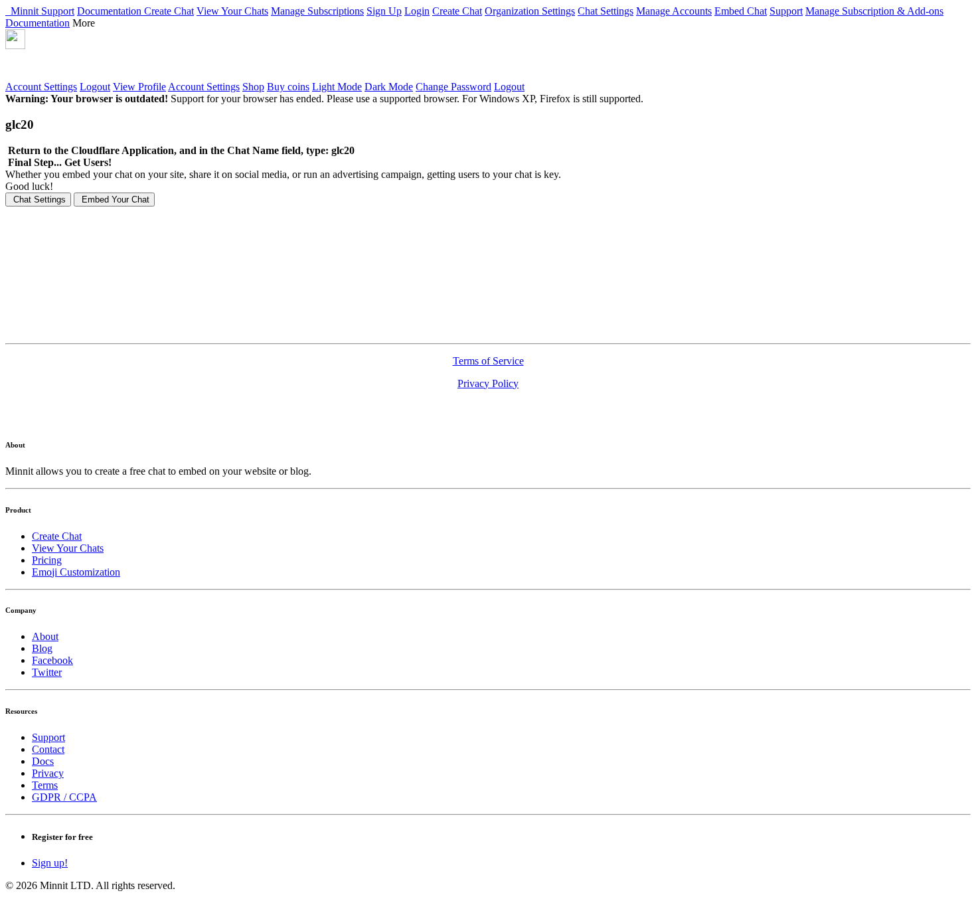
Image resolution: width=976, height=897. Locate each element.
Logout (95, 86)
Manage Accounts (674, 11)
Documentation (110, 11)
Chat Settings (605, 11)
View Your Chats (232, 11)
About (45, 636)
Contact (48, 749)
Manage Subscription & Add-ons (874, 11)
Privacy (48, 773)
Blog (42, 648)
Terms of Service (488, 361)
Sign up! (50, 862)
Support (57, 11)
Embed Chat (740, 11)
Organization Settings (530, 11)
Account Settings (41, 86)
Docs (43, 761)
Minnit (23, 11)
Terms (45, 785)
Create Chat (169, 11)
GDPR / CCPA (64, 797)
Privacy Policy (488, 383)
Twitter (47, 672)
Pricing (47, 560)
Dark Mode (389, 86)
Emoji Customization (76, 572)
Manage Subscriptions (317, 11)
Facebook (52, 660)
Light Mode (337, 86)
